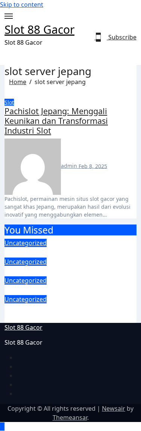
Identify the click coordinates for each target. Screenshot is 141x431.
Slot (9, 102)
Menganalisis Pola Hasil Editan (63, 270)
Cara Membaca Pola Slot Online (65, 252)
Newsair (113, 408)
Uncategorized (26, 243)
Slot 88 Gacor (39, 29)
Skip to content (21, 4)
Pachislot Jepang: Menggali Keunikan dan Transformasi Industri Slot (56, 120)
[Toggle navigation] (9, 16)
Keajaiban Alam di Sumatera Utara (70, 289)
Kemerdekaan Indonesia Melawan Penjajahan (69, 313)
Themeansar (70, 417)
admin (70, 165)
